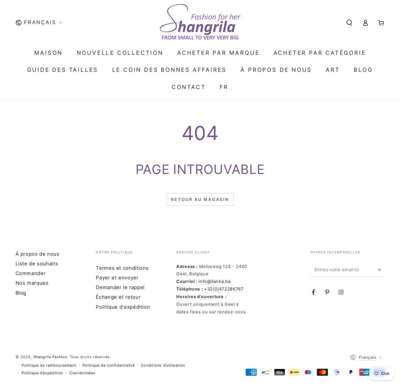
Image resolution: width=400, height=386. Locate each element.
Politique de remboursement (49, 365)
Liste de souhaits (37, 264)
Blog (21, 293)
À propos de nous (37, 254)
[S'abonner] (380, 269)
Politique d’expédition (42, 373)
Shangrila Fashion (50, 357)
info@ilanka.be (215, 281)
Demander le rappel (120, 287)
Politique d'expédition (123, 307)
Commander (31, 273)
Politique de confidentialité (109, 365)
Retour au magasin (200, 199)
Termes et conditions (122, 268)
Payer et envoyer (117, 278)
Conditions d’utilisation (163, 365)
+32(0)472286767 (223, 289)
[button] (349, 22)
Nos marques (32, 283)
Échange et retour (118, 297)
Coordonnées (82, 373)
